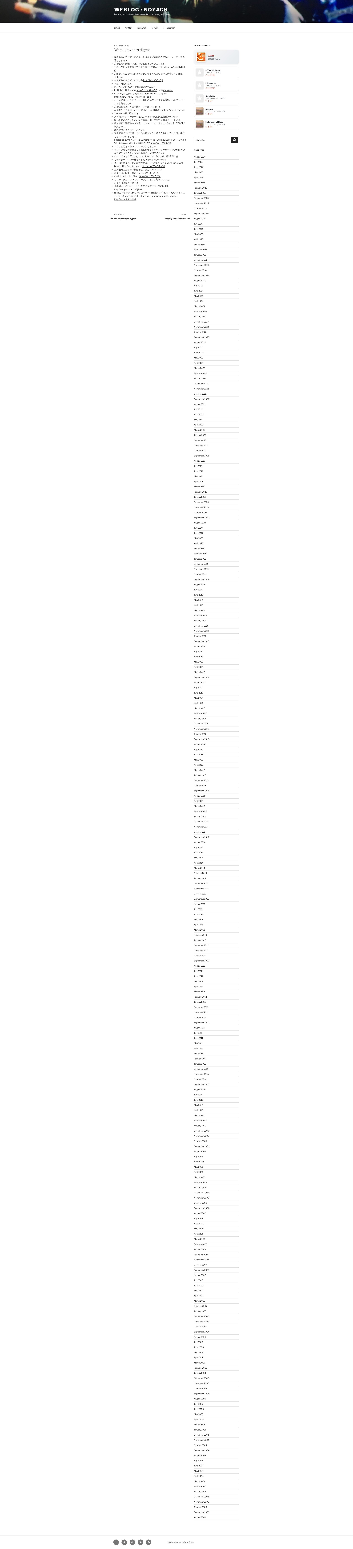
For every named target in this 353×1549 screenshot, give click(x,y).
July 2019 (198, 590)
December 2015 (201, 780)
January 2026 (200, 193)
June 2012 (198, 976)
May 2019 (198, 600)
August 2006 (200, 1337)
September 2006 (201, 1332)
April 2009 (199, 1172)
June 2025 (198, 229)
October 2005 (200, 1388)
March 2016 (199, 770)
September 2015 (201, 790)
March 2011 (199, 1053)
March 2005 (199, 1424)
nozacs (211, 55)
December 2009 (201, 1131)
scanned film (169, 28)
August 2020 (200, 523)
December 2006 (201, 1316)
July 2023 (198, 347)
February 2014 (200, 873)
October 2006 (200, 1326)
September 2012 (201, 961)
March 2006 (199, 1363)
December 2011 (201, 1007)
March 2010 (199, 1115)
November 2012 (201, 950)
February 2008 (200, 1244)
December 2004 (201, 1435)
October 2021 (200, 450)
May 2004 (198, 1471)
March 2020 (199, 548)
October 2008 (200, 1203)
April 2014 (198, 863)
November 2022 (201, 389)
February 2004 (200, 1486)
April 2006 (199, 1357)
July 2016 (198, 749)
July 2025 (198, 224)
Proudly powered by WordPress (180, 1542)
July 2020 (198, 528)
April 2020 (198, 543)
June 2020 (199, 533)
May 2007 (198, 1290)
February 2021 (200, 492)
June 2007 (199, 1285)
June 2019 (198, 595)
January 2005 (200, 1430)
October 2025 (200, 208)
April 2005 (199, 1419)
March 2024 (199, 306)
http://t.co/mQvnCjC (147, 90)
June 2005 (199, 1409)
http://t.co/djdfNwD (124, 199)
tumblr (117, 28)
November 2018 (201, 631)
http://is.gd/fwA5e (144, 87)
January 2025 (200, 255)
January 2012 (200, 1002)
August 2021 (199, 461)
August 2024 (200, 280)
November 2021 (201, 445)
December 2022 (201, 383)
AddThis (145, 97)
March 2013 (199, 930)
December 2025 (201, 198)
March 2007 (199, 1301)
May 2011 (198, 1043)
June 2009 (199, 1161)
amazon (167, 90)
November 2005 (201, 1383)
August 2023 (200, 342)
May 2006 (198, 1352)
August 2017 (199, 682)
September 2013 (201, 899)
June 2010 (198, 1100)
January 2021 (200, 497)
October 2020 (200, 512)
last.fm (155, 28)
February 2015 (200, 811)
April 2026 (198, 177)
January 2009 (200, 1187)
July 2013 (198, 909)
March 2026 (199, 182)
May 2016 (198, 760)
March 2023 (199, 368)
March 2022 (199, 430)
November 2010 (201, 1074)
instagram (142, 28)
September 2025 (201, 213)
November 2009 (201, 1136)
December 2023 (201, 322)
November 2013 (201, 888)
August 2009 (200, 1151)
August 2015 (199, 796)
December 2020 (201, 502)
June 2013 (198, 914)
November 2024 (201, 265)
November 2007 (201, 1259)
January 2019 (200, 620)
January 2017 (200, 718)
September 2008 (201, 1208)
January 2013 (200, 940)
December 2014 (201, 821)
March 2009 (199, 1177)
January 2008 (200, 1249)
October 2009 (200, 1141)
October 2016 (200, 734)
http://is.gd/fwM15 (173, 110)
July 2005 (198, 1404)
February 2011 (200, 1059)
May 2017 (198, 698)
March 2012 (199, 991)
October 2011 (200, 1017)
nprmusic (171, 163)
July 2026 (198, 162)
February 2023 (200, 373)
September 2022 (201, 399)
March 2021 (199, 486)
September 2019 (201, 579)
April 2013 (198, 924)
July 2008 (198, 1218)
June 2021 (198, 471)
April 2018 (198, 667)
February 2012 (200, 997)
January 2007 (200, 1311)
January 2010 (200, 1126)
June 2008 (199, 1223)
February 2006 (200, 1368)
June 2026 (198, 167)
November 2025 (201, 203)
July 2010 (198, 1094)
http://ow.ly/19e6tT (149, 176)
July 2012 (198, 971)
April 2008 (199, 1234)
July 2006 (198, 1342)
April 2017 (198, 703)
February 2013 (200, 935)
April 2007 (198, 1295)
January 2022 (200, 435)
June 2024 (198, 291)
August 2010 (200, 1089)
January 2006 (200, 1373)
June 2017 (198, 693)
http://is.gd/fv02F (176, 67)
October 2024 (200, 270)
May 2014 (198, 857)
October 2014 (200, 832)
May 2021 (198, 476)
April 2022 (198, 425)
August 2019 (199, 584)
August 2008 (200, 1213)
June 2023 (198, 352)
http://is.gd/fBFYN (154, 159)
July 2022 (198, 409)
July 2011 (198, 1033)
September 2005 (201, 1393)
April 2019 (198, 605)
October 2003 (200, 1507)
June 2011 (198, 1038)
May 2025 (198, 234)
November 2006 (201, 1321)
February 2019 (200, 615)
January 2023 (200, 378)
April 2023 (198, 363)
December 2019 (201, 564)
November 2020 (201, 507)
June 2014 (198, 852)
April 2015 (198, 801)
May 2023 (198, 358)
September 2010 (201, 1084)
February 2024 (200, 311)
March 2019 (199, 610)
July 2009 (198, 1156)
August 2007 (200, 1275)
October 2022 (200, 394)
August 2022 (199, 404)
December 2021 (201, 440)
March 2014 (199, 868)
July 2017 (198, 687)
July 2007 (198, 1280)
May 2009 (198, 1167)
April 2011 (198, 1048)
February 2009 (200, 1182)
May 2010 (198, 1105)
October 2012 (200, 955)
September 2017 (201, 677)
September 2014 (201, 837)
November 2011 (201, 1012)
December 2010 (201, 1069)
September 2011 (201, 1022)
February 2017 (200, 713)
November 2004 (201, 1440)
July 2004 (198, 1460)
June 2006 (199, 1347)
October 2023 (200, 332)
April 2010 (198, 1110)
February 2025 (200, 249)
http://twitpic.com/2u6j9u (127, 189)
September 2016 (201, 739)
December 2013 (201, 883)
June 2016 (198, 754)
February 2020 (200, 553)
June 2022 (198, 414)
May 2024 (198, 296)
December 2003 (201, 1497)
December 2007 (201, 1254)
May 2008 (198, 1228)
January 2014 (200, 878)
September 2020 (201, 517)
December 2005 (201, 1378)
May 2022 (198, 419)
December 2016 (201, 723)
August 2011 (199, 1028)
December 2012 (201, 945)
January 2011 (200, 1064)
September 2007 (201, 1270)
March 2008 (199, 1239)
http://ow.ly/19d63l (160, 143)
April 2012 (198, 986)
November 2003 (201, 1502)
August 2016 (199, 744)
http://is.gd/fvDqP (152, 80)
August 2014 (199, 842)
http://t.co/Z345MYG (152, 166)
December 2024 (201, 260)
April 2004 (199, 1476)
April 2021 (198, 481)
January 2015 (200, 816)
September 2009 (201, 1146)
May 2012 (198, 981)
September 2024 (201, 275)
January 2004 (200, 1491)
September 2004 (201, 1450)
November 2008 (201, 1198)
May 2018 (198, 662)
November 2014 (201, 827)
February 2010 (200, 1120)
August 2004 (200, 1455)
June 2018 (198, 656)
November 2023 (201, 327)
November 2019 (201, 569)
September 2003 (201, 1512)
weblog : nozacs (141, 10)
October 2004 (200, 1445)
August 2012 (199, 966)
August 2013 (199, 904)
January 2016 (200, 775)
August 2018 (199, 646)
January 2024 (200, 316)
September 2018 (201, 641)
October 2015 (200, 785)
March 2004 (199, 1481)
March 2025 (199, 244)
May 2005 (198, 1414)
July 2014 (198, 847)
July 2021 (198, 466)
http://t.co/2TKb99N (124, 97)
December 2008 (201, 1192)
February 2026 (200, 188)
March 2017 (199, 708)
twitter (128, 28)
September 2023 (201, 337)
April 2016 (198, 765)
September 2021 (201, 456)
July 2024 (198, 285)
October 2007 (200, 1265)
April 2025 (198, 239)
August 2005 (200, 1399)
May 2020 (198, 538)
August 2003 (200, 1517)
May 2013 (198, 919)
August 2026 (200, 157)
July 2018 (198, 651)
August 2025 (200, 218)
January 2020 (200, 559)
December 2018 (201, 626)
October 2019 (200, 574)
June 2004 (199, 1466)
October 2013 (200, 894)
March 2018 (199, 672)
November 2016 (201, 729)
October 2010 (200, 1079)
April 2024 (198, 301)
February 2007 (200, 1306)
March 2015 (199, 806)
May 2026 (198, 172)
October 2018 (200, 636)
